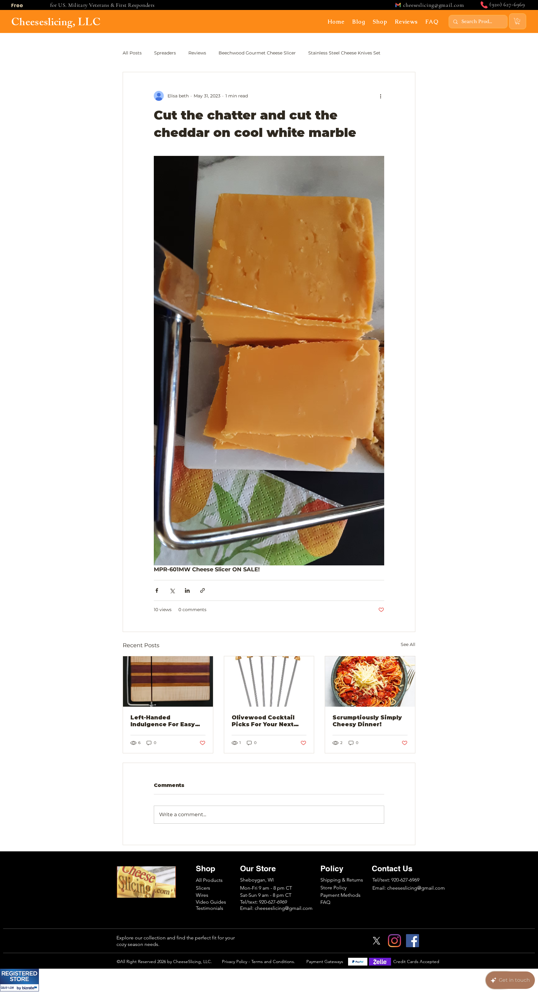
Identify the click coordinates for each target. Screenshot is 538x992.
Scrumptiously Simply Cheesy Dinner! (367, 721)
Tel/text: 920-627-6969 (395, 880)
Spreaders (165, 53)
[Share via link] (202, 590)
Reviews (197, 53)
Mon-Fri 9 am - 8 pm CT (266, 888)
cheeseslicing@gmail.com (433, 5)
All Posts (132, 53)
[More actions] (380, 96)
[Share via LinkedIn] (187, 590)
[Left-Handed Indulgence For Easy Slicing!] (168, 681)
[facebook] (412, 940)
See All (408, 644)
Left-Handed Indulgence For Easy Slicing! (162, 721)
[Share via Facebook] (157, 590)
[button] (359, 21)
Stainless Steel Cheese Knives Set (344, 53)
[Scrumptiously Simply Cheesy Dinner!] (370, 681)
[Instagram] (394, 940)
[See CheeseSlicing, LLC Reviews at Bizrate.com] (19, 980)
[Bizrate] (30, 987)
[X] (376, 940)
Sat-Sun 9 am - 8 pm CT (265, 895)
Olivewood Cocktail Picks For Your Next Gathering (263, 721)
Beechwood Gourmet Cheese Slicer (257, 53)
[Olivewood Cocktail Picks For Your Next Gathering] (269, 681)
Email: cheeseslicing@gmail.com (408, 888)
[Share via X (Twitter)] (172, 590)
